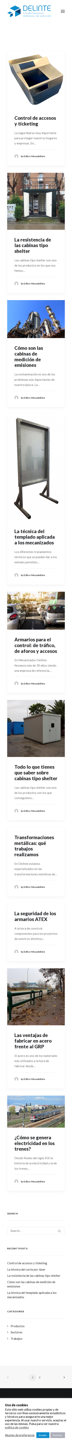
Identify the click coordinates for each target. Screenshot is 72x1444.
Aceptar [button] (43, 1435)
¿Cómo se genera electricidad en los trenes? (34, 1143)
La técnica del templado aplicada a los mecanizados (34, 537)
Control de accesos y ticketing (35, 121)
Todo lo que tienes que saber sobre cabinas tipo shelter (35, 772)
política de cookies (17, 1427)
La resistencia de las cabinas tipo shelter (32, 245)
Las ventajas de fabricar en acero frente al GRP (33, 1041)
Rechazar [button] (58, 1435)
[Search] (36, 1231)
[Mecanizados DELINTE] (29, 11)
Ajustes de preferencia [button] (19, 1435)
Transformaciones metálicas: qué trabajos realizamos (34, 845)
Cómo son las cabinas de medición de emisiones (28, 356)
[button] (36, 79)
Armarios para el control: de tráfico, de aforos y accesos (35, 645)
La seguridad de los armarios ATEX (35, 916)
